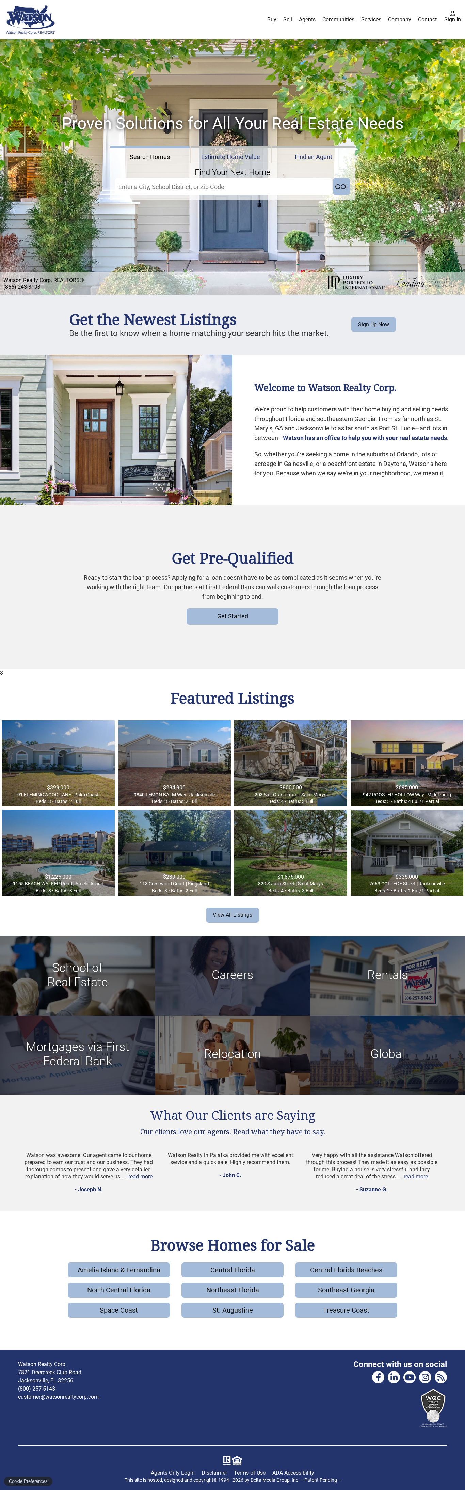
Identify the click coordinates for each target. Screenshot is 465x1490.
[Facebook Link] (378, 1377)
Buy (271, 19)
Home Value (230, 156)
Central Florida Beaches (346, 1270)
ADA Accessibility (293, 1473)
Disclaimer (214, 1473)
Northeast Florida (232, 1290)
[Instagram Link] (425, 1377)
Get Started (232, 616)
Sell (287, 19)
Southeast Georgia (346, 1290)
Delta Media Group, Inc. (275, 1480)
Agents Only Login (173, 1473)
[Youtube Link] (409, 1377)
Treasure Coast (346, 1310)
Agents (307, 19)
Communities (338, 19)
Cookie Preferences (28, 1481)
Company (399, 19)
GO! (341, 186)
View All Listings (232, 915)
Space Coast (119, 1310)
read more (140, 1176)
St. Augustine (232, 1310)
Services (371, 19)
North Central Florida (118, 1290)
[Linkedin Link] (394, 1377)
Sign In (452, 19)
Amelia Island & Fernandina (119, 1270)
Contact (427, 19)
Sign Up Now (373, 324)
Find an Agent (313, 156)
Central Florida (232, 1270)
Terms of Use (250, 1473)
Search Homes (150, 156)
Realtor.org (226, 1460)
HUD (238, 1460)
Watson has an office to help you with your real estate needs (365, 437)
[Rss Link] (441, 1377)
